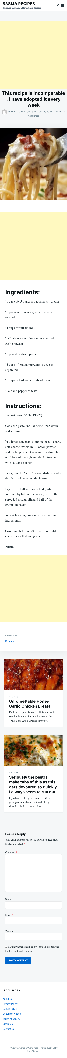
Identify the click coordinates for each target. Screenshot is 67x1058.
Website (9, 931)
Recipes (9, 641)
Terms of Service (11, 1018)
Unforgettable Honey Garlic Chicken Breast (29, 704)
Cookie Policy (10, 1008)
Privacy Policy (10, 1003)
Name (9, 899)
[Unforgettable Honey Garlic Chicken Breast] (33, 674)
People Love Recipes (20, 112)
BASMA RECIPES (19, 3)
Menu (62, 5)
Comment (11, 852)
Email (9, 915)
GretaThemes (33, 1051)
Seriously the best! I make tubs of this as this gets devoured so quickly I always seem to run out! (33, 784)
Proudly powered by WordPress (24, 1048)
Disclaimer (8, 1023)
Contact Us (8, 1028)
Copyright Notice (12, 1013)
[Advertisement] (33, 55)
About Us (7, 998)
